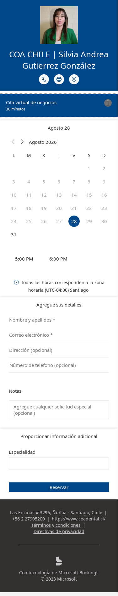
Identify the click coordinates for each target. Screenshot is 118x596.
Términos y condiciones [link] (56, 525)
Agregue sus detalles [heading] (58, 304)
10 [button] (14, 195)
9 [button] (104, 181)
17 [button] (14, 208)
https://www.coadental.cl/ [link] (78, 519)
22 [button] (89, 208)
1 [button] (89, 168)
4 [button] (28, 181)
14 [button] (74, 195)
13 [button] (59, 195)
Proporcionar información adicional (58, 436)
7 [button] (73, 181)
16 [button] (104, 195)
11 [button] (29, 195)
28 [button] (74, 221)
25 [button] (29, 221)
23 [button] (104, 208)
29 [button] (89, 221)
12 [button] (44, 195)
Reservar (59, 487)
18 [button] (29, 208)
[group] (59, 258)
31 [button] (14, 234)
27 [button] (59, 221)
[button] (13, 142)
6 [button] (58, 181)
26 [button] (44, 221)
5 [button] (43, 181)
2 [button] (104, 168)
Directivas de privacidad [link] (59, 531)
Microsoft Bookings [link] (78, 573)
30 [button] (104, 221)
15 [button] (89, 195)
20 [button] (59, 208)
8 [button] (89, 181)
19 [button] (44, 208)
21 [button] (74, 208)
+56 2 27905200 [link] (28, 519)
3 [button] (13, 181)
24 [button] (14, 221)
